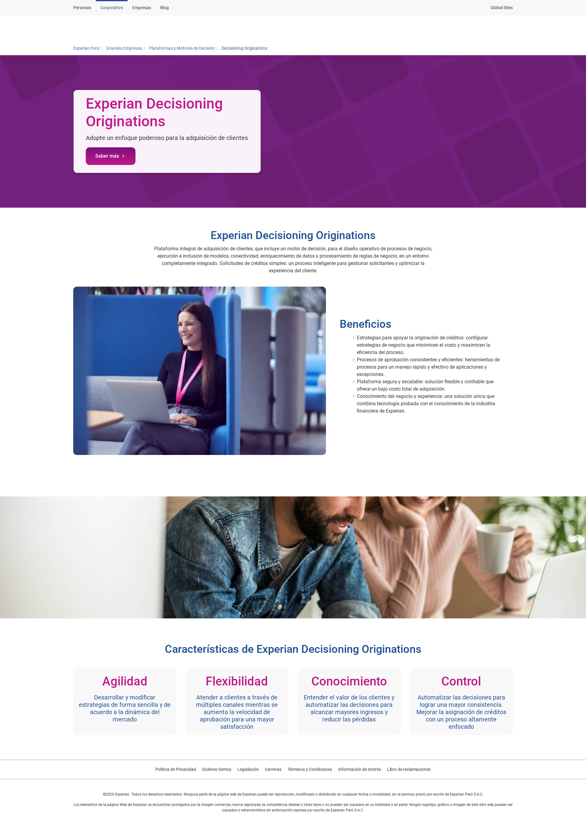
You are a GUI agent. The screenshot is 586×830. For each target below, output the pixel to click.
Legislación (248, 769)
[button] (233, 28)
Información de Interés (359, 769)
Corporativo (111, 7)
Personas (82, 7)
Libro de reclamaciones (409, 769)
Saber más (107, 156)
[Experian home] (102, 28)
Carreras (273, 769)
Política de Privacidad (175, 769)
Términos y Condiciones (310, 769)
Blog (164, 7)
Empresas (141, 7)
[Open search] (507, 28)
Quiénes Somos (216, 769)
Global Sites (501, 7)
